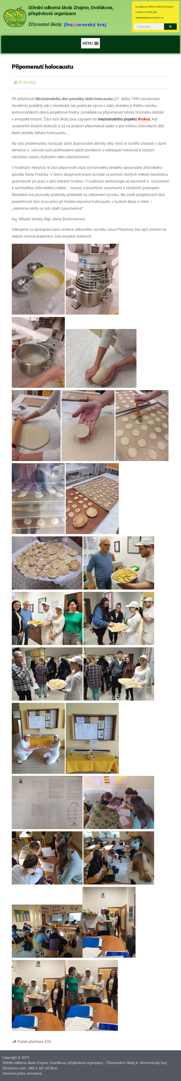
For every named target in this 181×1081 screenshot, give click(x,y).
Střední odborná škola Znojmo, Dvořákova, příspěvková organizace (70, 10)
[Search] (170, 26)
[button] (90, 43)
